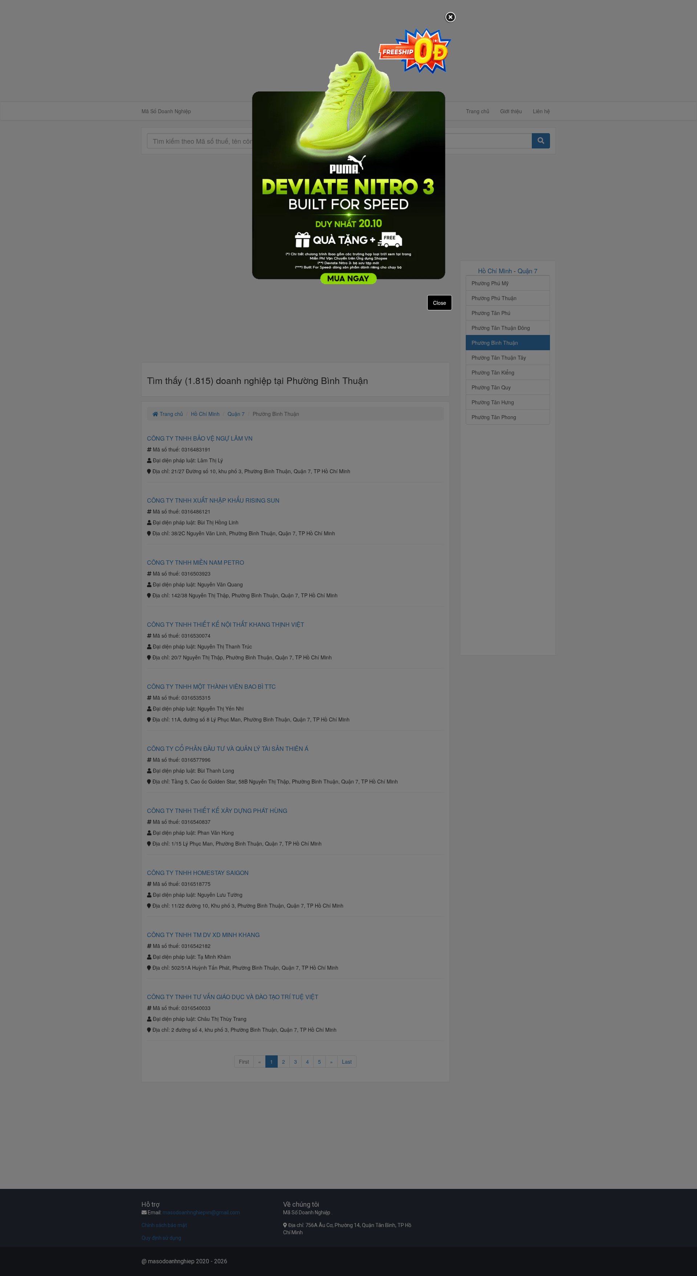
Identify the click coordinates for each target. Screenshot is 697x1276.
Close (439, 302)
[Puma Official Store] (348, 155)
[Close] (450, 18)
